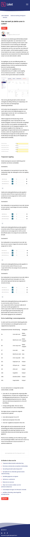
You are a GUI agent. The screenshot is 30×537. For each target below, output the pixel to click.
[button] (27, 4)
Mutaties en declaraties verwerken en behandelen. (15, 466)
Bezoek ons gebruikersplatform (9, 535)
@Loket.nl (3, 530)
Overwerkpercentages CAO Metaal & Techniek (14, 489)
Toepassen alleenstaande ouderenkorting (13, 463)
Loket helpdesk (5, 15)
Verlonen (5, 17)
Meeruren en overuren (8, 482)
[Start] (7, 4)
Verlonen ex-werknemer (9, 479)
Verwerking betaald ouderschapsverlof (12, 469)
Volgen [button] (4, 28)
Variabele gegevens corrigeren (10, 476)
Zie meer (5, 498)
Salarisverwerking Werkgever (18, 15)
